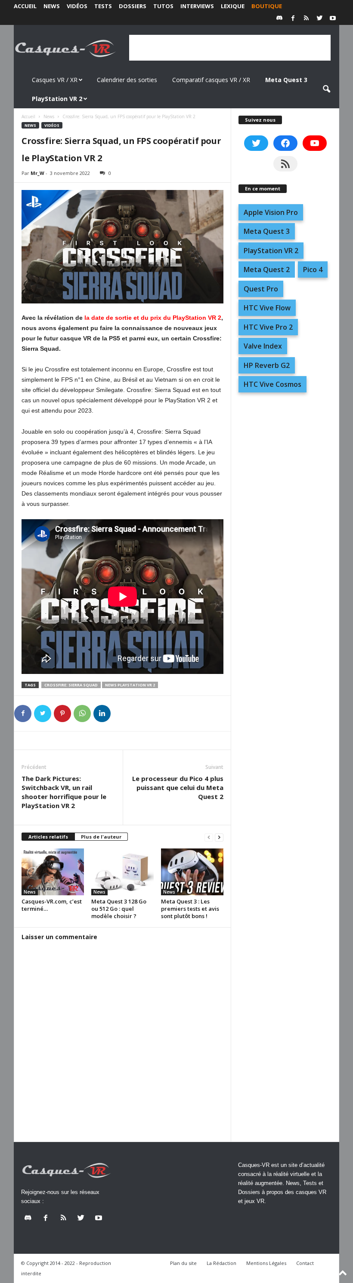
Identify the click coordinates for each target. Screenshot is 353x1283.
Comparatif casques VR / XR (211, 80)
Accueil (25, 6)
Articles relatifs (48, 836)
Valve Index (263, 346)
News (51, 6)
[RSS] (306, 18)
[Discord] (279, 18)
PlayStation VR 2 (271, 250)
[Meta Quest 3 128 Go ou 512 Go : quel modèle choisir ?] (122, 871)
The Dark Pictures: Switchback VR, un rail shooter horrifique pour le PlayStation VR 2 (64, 792)
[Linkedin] (102, 713)
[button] (326, 89)
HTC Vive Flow (267, 307)
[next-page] (219, 837)
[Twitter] (319, 18)
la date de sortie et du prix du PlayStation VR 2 (152, 317)
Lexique (233, 6)
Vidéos (77, 6)
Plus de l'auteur (101, 836)
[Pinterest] (62, 713)
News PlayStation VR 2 (130, 685)
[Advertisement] (230, 48)
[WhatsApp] (82, 713)
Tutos (163, 6)
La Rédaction (221, 1263)
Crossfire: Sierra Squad (71, 685)
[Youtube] (333, 18)
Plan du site (183, 1263)
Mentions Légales (266, 1263)
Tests (103, 6)
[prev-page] (208, 837)
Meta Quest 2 (267, 269)
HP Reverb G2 (267, 365)
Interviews (197, 6)
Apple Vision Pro (271, 212)
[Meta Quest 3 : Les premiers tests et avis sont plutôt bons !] (192, 871)
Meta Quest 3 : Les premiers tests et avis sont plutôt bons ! (190, 908)
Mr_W (37, 173)
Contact (305, 1263)
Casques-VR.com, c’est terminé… (52, 904)
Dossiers (132, 6)
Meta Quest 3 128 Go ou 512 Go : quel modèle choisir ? (118, 908)
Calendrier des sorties (127, 80)
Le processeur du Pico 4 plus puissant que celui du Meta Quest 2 (177, 787)
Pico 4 (312, 269)
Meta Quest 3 (267, 231)
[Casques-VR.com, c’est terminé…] (53, 871)
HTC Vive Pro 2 (268, 327)
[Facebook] (293, 18)
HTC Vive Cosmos (272, 384)
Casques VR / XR (54, 80)
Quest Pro (261, 289)
